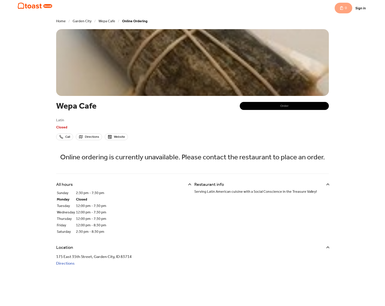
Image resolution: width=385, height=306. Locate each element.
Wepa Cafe (106, 21)
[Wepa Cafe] (35, 6)
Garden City (82, 21)
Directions (65, 263)
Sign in (360, 8)
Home (61, 21)
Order (284, 106)
